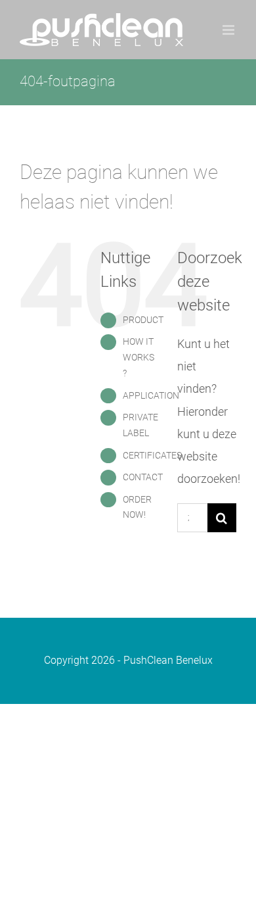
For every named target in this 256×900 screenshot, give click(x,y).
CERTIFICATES (152, 455)
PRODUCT (143, 319)
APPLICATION (151, 395)
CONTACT (143, 477)
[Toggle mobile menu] (229, 30)
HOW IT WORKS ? (138, 357)
